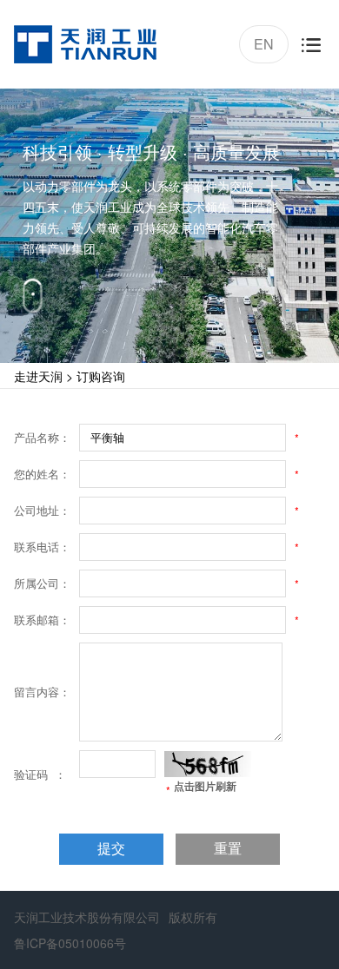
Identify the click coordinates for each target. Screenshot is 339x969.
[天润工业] (85, 44)
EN (262, 41)
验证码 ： (40, 774)
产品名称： (42, 437)
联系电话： (42, 546)
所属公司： (42, 583)
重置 (228, 848)
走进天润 (38, 376)
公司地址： (42, 510)
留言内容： (42, 691)
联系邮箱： (42, 619)
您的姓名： (42, 473)
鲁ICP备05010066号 (70, 943)
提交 (111, 848)
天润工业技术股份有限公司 (87, 917)
